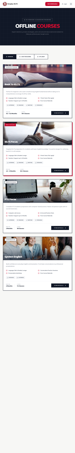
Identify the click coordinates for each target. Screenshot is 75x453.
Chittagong (26, 57)
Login (65, 4)
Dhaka (10, 57)
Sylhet (42, 57)
